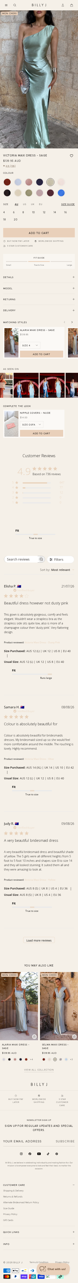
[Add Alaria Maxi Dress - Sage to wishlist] (35, 975)
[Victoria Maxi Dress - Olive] (29, 193)
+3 (71, 1059)
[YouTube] (39, 1154)
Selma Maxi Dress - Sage (55, 1046)
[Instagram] (21, 1154)
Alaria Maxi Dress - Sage (37, 330)
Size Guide (8, 1208)
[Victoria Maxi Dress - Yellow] (18, 193)
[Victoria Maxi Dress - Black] (7, 193)
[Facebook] (30, 1154)
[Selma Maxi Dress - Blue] (66, 1059)
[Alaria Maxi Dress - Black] (9, 1059)
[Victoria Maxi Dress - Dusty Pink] (29, 182)
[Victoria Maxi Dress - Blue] (18, 182)
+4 (31, 1059)
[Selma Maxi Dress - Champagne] (49, 1059)
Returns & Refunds (12, 1196)
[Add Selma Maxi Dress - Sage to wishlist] (75, 975)
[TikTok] (48, 1154)
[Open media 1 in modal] (39, 79)
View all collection (39, 1069)
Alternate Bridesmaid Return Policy (21, 1202)
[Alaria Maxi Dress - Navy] (20, 1059)
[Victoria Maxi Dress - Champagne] (61, 182)
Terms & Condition (38, 1262)
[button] (6, 5)
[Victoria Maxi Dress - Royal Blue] (61, 193)
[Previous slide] (64, 322)
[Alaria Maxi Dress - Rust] (26, 1059)
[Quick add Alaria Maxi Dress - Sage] (34, 1036)
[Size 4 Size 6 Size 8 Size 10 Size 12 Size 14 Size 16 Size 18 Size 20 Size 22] (30, 345)
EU (40, 204)
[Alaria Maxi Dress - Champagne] (4, 1059)
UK (32, 204)
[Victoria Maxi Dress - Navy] (40, 182)
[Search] (15, 5)
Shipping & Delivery (13, 1190)
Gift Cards (8, 1220)
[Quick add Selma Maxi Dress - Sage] (74, 1036)
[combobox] (57, 570)
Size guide (68, 204)
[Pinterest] (56, 1154)
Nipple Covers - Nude (35, 412)
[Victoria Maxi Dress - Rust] (7, 182)
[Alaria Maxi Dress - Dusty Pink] (15, 1059)
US (24, 204)
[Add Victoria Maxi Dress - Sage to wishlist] (71, 155)
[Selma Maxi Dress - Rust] (44, 1059)
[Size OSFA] (31, 424)
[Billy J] (39, 5)
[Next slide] (72, 322)
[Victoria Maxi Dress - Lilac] (40, 193)
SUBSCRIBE (65, 1141)
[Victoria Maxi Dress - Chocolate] (50, 193)
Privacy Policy (10, 1214)
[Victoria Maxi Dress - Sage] (50, 182)
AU (16, 204)
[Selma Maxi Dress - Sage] (55, 1059)
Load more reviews (39, 940)
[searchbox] (21, 559)
